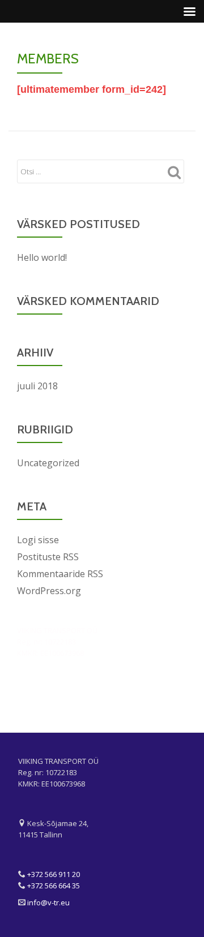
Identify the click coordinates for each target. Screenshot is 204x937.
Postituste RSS (48, 557)
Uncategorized (48, 463)
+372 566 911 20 (53, 874)
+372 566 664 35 (53, 885)
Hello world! (42, 257)
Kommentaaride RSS (60, 574)
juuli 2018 (37, 386)
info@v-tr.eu (48, 902)
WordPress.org (49, 590)
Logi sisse (38, 540)
